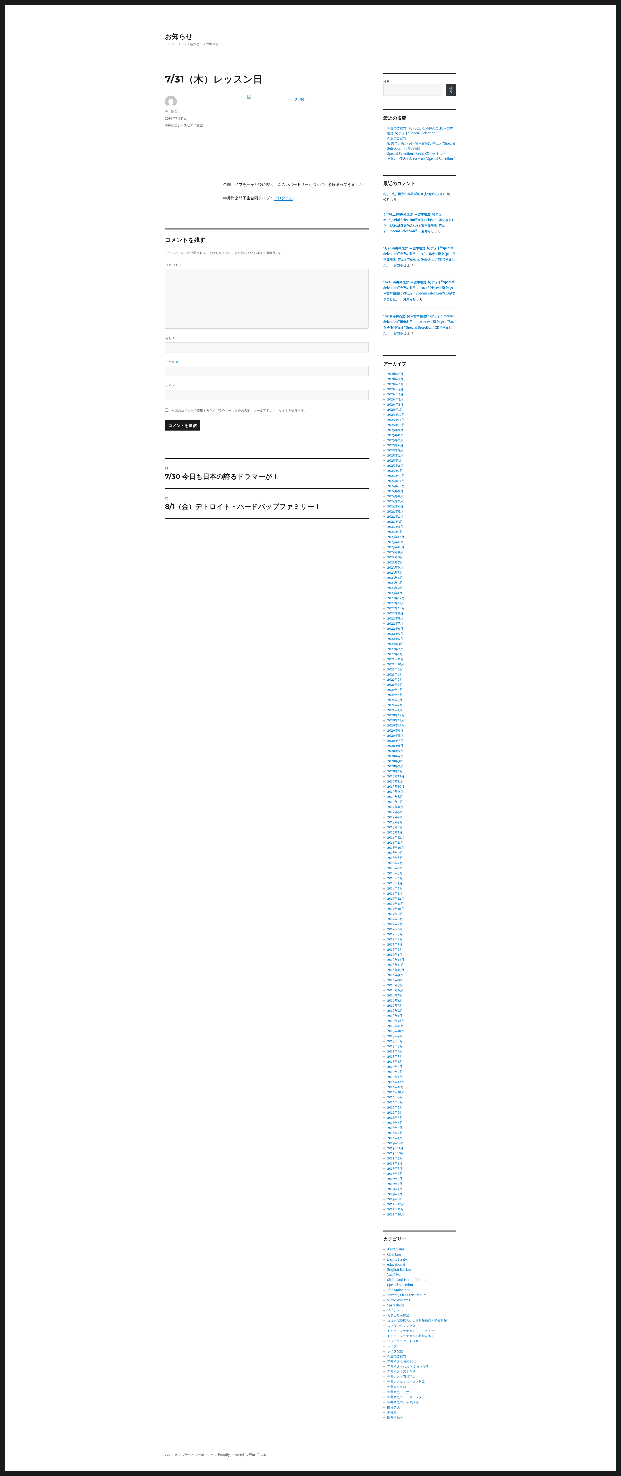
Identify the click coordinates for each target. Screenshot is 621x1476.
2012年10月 (395, 1214)
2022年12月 (396, 598)
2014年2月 (395, 1133)
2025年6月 (395, 445)
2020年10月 (396, 725)
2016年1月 (394, 1016)
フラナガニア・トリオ (403, 1341)
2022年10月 (396, 608)
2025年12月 (396, 415)
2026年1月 (395, 410)
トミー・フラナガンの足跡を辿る (410, 1336)
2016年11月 (395, 965)
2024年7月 (395, 501)
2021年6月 (395, 685)
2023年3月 (395, 583)
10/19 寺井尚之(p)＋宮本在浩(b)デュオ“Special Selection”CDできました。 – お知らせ (418, 327)
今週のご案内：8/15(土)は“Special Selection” (421, 159)
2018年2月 (395, 888)
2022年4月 (395, 639)
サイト (170, 385)
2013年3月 (394, 1189)
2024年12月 (396, 476)
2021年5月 (395, 690)
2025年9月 (395, 430)
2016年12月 (395, 960)
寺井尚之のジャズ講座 (403, 1402)
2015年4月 (395, 1062)
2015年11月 (395, 1026)
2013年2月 (394, 1194)
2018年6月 (395, 868)
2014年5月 (395, 1118)
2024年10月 (396, 486)
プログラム (283, 198)
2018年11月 (395, 842)
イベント (393, 1310)
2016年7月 (395, 985)
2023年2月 (395, 588)
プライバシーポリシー (197, 1455)
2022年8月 (395, 618)
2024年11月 (395, 481)
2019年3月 (395, 822)
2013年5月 (394, 1179)
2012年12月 (395, 1204)
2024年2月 (395, 527)
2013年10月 (395, 1153)
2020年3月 (395, 761)
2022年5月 (395, 634)
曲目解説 (393, 1407)
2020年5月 (395, 751)
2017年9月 (395, 914)
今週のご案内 (396, 138)
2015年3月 (394, 1067)
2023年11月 (395, 542)
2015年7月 (395, 1046)
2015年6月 (395, 1051)
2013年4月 (394, 1184)
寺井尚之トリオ (398, 1392)
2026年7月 (395, 379)
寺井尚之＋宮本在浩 (401, 1372)
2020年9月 (395, 730)
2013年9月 (395, 1158)
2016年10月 (395, 970)
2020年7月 (395, 741)
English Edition (399, 1270)
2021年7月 (395, 679)
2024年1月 (395, 532)
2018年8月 (395, 858)
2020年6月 (395, 746)
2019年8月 (395, 797)
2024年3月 (395, 522)
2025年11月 (395, 420)
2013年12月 (395, 1143)
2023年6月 (395, 567)
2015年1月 (394, 1077)
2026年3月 (395, 399)
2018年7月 (395, 863)
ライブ (392, 1346)
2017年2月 (395, 949)
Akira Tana (395, 1249)
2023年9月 (395, 552)
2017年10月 (395, 909)
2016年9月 (395, 975)
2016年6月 (395, 990)
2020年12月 (396, 715)
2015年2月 (395, 1072)
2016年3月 (395, 1005)
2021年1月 (394, 710)
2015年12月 (395, 1021)
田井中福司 (395, 1417)
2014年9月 (395, 1097)
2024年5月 (395, 511)
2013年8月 (394, 1163)
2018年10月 (395, 848)
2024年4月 (395, 516)
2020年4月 (395, 756)
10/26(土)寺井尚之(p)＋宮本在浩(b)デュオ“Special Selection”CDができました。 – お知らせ (419, 293)
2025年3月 (395, 460)
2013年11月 (395, 1148)
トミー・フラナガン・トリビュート (412, 1331)
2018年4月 (395, 878)
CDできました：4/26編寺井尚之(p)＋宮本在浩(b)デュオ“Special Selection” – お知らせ (419, 225)
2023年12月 (395, 537)
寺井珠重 (171, 112)
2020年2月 (395, 766)
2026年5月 (395, 389)
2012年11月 (395, 1209)
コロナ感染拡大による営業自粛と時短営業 (417, 1321)
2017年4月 (395, 939)
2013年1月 (394, 1199)
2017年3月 (394, 944)
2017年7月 (395, 924)
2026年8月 (395, 374)
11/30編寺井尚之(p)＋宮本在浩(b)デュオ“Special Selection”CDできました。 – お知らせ (419, 259)
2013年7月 (394, 1168)
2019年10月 (395, 786)
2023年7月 (395, 562)
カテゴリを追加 (398, 1315)
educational (396, 1265)
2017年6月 (395, 929)
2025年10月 (396, 425)
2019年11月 (395, 781)
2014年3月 (394, 1128)
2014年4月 (395, 1123)
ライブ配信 (395, 1351)
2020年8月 (395, 736)
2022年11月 (395, 603)
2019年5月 (395, 812)
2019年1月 (394, 832)
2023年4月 (395, 578)
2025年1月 (395, 471)
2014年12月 (395, 1082)
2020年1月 (395, 771)
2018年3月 (394, 883)
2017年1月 (394, 955)
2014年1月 (394, 1138)
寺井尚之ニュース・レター (406, 1397)
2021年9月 (395, 669)
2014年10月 (395, 1092)
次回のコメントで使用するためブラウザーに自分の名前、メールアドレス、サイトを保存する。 (239, 410)
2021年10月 (395, 664)
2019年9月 (395, 792)
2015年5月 (395, 1056)
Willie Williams (398, 1300)
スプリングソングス (401, 1326)
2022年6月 (395, 629)
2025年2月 (395, 466)
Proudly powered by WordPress (242, 1455)
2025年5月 (395, 450)
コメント (173, 265)
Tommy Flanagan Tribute (406, 1295)
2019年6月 (395, 807)
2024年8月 (395, 496)
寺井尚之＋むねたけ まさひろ (408, 1366)
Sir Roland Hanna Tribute (406, 1280)
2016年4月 (395, 1000)
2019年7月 (395, 802)
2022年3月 (395, 644)
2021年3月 (394, 700)
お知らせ (179, 36)
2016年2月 (395, 1011)
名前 (170, 338)
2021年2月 (395, 705)
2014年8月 (395, 1102)
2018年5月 (395, 873)
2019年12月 (395, 776)
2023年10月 (395, 547)
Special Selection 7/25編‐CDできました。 (418, 154)
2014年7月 (395, 1107)
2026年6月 (395, 384)
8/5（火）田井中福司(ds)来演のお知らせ (412, 194)
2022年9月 (395, 613)
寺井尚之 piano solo (402, 1361)
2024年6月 (395, 506)
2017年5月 (395, 934)
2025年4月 (395, 455)
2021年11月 (395, 659)
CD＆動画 (394, 1254)
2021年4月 (395, 695)
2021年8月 (395, 674)
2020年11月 (395, 720)
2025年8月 (395, 435)
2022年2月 (395, 649)
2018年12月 (395, 837)
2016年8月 (395, 980)
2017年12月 (395, 899)
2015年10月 (395, 1031)
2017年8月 (395, 919)
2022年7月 (395, 623)
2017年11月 (395, 904)
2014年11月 (395, 1087)
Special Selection (400, 1285)
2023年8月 (395, 557)
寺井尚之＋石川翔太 (401, 1377)
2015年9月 (395, 1036)
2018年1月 (394, 893)
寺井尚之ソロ (396, 1387)
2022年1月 (395, 654)
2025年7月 (395, 440)
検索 (386, 82)
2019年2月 (395, 827)
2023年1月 (394, 593)
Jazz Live (393, 1275)
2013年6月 (395, 1174)
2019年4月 (395, 817)
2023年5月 (395, 573)
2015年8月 (395, 1041)
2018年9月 (395, 853)
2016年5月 (395, 995)
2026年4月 (395, 394)
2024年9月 (395, 491)
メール (171, 362)
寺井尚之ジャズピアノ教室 (184, 125)
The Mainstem (398, 1290)
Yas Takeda (395, 1305)
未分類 (392, 1412)
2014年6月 (395, 1112)
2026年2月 (395, 404)
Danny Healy (397, 1259)
